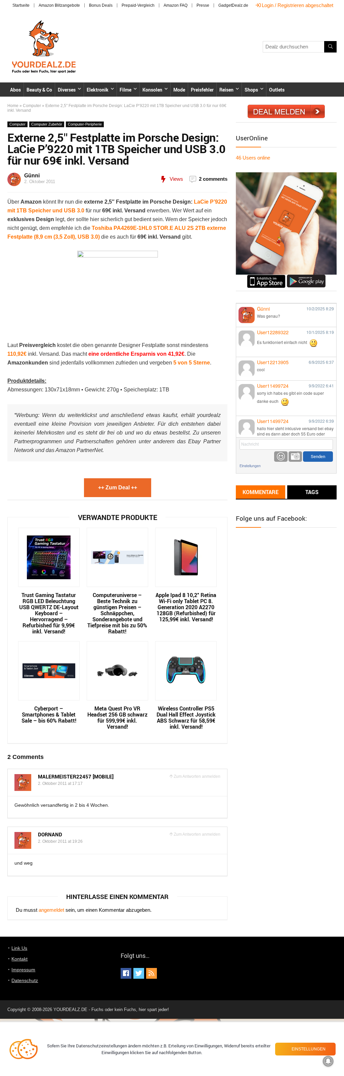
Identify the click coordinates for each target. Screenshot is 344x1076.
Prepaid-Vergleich (138, 5)
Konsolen (152, 89)
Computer (32, 105)
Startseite (21, 5)
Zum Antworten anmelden (197, 776)
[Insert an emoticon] (281, 456)
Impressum (23, 969)
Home (12, 105)
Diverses (67, 89)
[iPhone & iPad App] (266, 277)
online (253, 158)
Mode (179, 89)
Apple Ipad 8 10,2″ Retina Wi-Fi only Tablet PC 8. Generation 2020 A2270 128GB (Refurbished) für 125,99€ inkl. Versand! (186, 607)
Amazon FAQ (175, 5)
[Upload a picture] (295, 456)
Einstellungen (250, 465)
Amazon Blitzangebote (59, 5)
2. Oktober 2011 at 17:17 (60, 783)
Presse (203, 5)
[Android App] (306, 277)
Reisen (226, 89)
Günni (32, 175)
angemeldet (51, 910)
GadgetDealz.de (233, 5)
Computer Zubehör (46, 124)
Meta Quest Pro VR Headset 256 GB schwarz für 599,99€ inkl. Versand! (117, 717)
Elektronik (98, 89)
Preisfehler (202, 89)
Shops (251, 89)
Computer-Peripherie (85, 124)
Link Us (19, 948)
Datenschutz (24, 980)
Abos (15, 89)
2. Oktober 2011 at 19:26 (60, 841)
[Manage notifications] (328, 1061)
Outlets (277, 89)
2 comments (213, 179)
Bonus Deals (101, 5)
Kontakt (19, 959)
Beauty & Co (39, 89)
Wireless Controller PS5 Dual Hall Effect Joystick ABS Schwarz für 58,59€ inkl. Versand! (186, 717)
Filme (125, 89)
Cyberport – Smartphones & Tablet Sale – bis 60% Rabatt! (49, 714)
